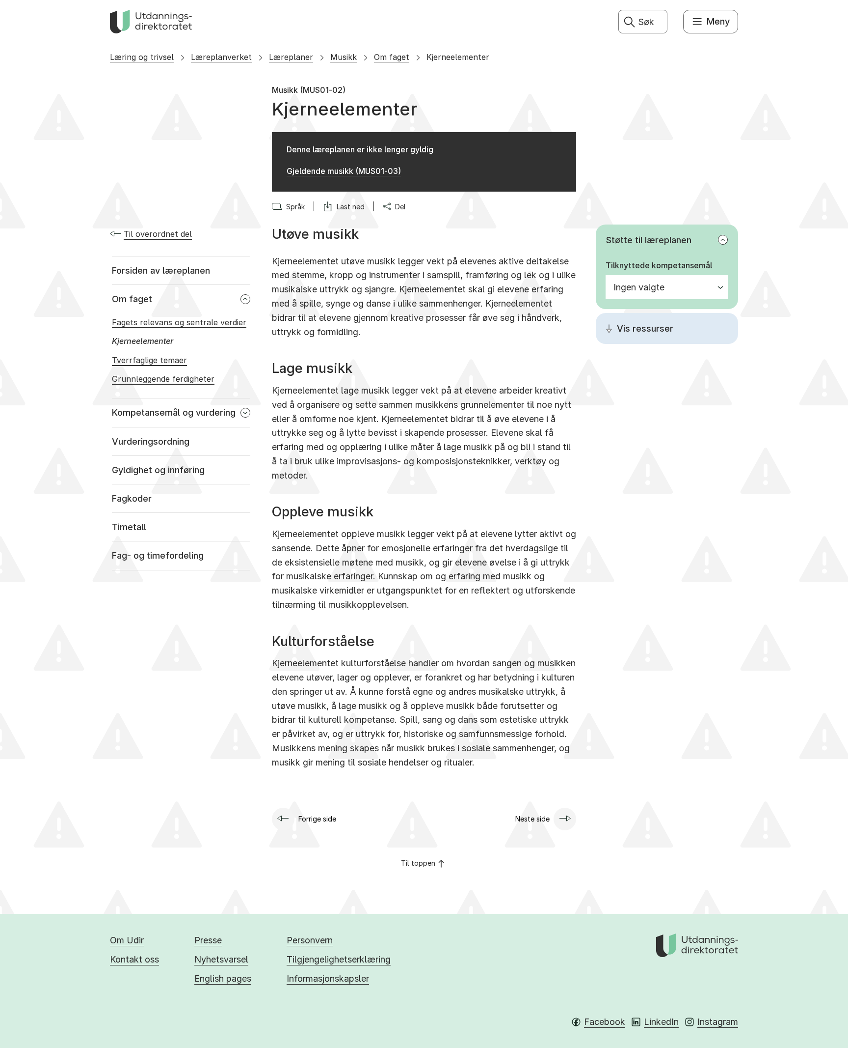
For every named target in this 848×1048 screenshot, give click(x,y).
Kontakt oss (134, 959)
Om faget (391, 57)
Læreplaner (291, 57)
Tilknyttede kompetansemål (659, 265)
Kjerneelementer (457, 57)
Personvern (310, 940)
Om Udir (127, 940)
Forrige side (317, 819)
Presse (208, 940)
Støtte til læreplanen (648, 240)
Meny (718, 21)
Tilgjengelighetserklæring (339, 959)
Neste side (532, 819)
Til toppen (418, 863)
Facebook (604, 1022)
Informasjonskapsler (328, 978)
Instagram (717, 1022)
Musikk (343, 57)
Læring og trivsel (142, 57)
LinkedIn (661, 1022)
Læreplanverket (221, 57)
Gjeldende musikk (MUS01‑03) (344, 171)
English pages (222, 978)
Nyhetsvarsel (221, 959)
